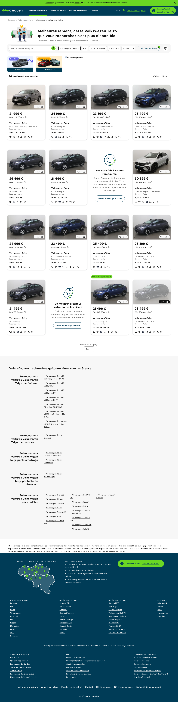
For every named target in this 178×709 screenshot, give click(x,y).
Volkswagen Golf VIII (55, 503)
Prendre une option (74, 667)
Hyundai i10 (114, 623)
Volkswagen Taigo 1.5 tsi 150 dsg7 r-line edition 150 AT (55, 414)
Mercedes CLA (66, 623)
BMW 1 (62, 632)
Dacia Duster (65, 606)
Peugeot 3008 (115, 626)
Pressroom (70, 677)
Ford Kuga (113, 606)
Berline (160, 606)
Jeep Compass (115, 619)
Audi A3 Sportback (117, 629)
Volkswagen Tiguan (54, 499)
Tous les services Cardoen (145, 657)
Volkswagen (15, 613)
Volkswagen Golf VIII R (81, 524)
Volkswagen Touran (80, 502)
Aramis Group (16, 670)
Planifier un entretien (78, 10)
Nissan (13, 623)
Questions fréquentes (75, 657)
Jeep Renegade (115, 610)
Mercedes (14, 626)
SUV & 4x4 (162, 603)
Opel (12, 629)
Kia (11, 619)
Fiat (11, 606)
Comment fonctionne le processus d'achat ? (85, 661)
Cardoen (11, 20)
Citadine (161, 616)
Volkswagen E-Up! (80, 506)
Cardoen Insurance (142, 664)
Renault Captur (66, 626)
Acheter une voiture (38, 10)
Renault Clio (65, 603)
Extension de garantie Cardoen (147, 670)
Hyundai (14, 616)
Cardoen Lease (140, 667)
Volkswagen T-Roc (54, 508)
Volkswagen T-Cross (55, 495)
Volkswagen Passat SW (56, 512)
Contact (94, 10)
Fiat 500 (63, 610)
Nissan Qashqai (66, 619)
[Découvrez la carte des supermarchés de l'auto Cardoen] (36, 593)
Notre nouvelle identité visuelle (23, 677)
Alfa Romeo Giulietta (117, 616)
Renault (13, 603)
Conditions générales (75, 664)
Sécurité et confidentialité (77, 670)
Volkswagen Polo (53, 516)
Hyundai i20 (114, 603)
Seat (12, 632)
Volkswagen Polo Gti (81, 529)
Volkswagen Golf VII (117, 613)
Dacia (12, 610)
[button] (78, 48)
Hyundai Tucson (67, 613)
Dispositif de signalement (148, 687)
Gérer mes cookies (123, 687)
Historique (14, 657)
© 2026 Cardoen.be (89, 696)
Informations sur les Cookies (78, 674)
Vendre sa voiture (58, 10)
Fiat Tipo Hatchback (117, 632)
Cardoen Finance (141, 661)
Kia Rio (62, 616)
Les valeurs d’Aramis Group (22, 674)
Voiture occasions (25, 20)
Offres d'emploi (103, 687)
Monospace (163, 613)
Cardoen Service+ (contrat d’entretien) (151, 674)
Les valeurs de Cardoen (20, 664)
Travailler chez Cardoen (20, 667)
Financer (49, 3)
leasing (78, 3)
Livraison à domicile (142, 677)
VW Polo (63, 629)
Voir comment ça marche (110, 198)
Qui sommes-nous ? (19, 661)
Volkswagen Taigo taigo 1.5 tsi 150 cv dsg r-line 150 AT (55, 424)
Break (160, 610)
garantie (87, 573)
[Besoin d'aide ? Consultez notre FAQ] (154, 11)
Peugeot (13, 636)
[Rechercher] (53, 48)
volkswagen (40, 20)
